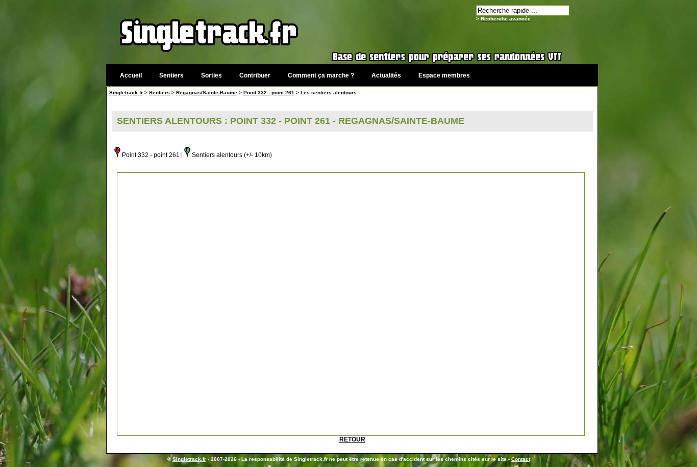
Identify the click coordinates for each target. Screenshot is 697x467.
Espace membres (444, 75)
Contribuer (254, 75)
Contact (520, 459)
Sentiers (171, 75)
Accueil (131, 75)
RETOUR (352, 439)
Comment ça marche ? (321, 75)
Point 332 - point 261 (268, 92)
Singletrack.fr (126, 92)
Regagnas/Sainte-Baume (206, 92)
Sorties (211, 75)
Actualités (386, 75)
